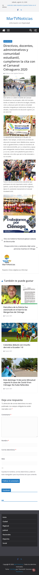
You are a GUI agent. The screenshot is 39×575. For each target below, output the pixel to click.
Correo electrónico (9, 450)
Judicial (5, 530)
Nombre (5, 441)
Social (5, 543)
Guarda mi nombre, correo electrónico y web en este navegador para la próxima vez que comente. (19, 473)
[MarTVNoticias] (4, 30)
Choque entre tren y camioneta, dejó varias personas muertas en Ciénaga (19, 247)
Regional (6, 526)
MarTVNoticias (19, 18)
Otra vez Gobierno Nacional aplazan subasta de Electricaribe (20, 240)
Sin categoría (7, 41)
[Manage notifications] (33, 570)
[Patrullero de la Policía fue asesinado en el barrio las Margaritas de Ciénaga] (19, 287)
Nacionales (7, 535)
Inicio (5, 517)
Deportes (6, 539)
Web (3, 459)
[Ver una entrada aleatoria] (35, 30)
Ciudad (5, 521)
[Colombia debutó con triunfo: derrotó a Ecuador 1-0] (19, 324)
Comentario (6, 415)
